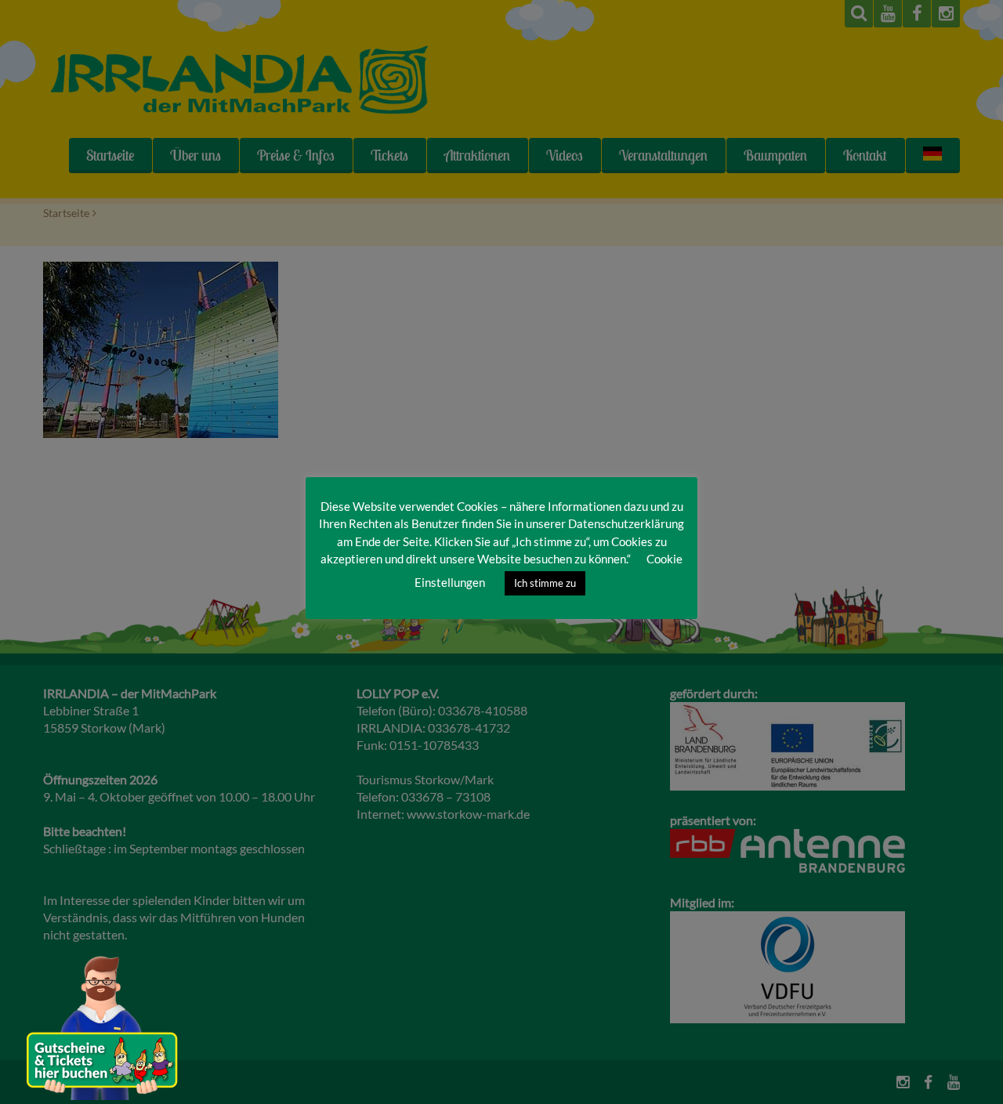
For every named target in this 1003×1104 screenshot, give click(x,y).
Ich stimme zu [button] (545, 583)
